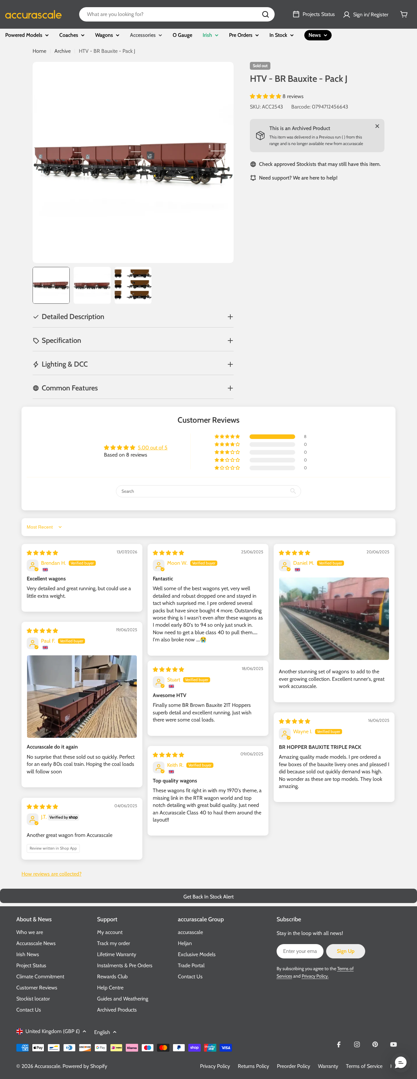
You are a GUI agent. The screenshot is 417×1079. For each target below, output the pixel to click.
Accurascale (47, 1066)
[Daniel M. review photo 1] (334, 618)
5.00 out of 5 (152, 448)
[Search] (265, 14)
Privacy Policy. (315, 976)
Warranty (328, 1066)
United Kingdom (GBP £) (52, 1031)
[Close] (377, 126)
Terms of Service (364, 1066)
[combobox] (177, 14)
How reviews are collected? (51, 874)
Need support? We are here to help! (298, 178)
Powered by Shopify (85, 1066)
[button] (266, 96)
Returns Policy (253, 1066)
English (102, 1032)
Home (39, 51)
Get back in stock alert (208, 897)
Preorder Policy (293, 1066)
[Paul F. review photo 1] (82, 696)
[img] (42, 553)
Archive (62, 51)
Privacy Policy (215, 1066)
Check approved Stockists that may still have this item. (320, 164)
